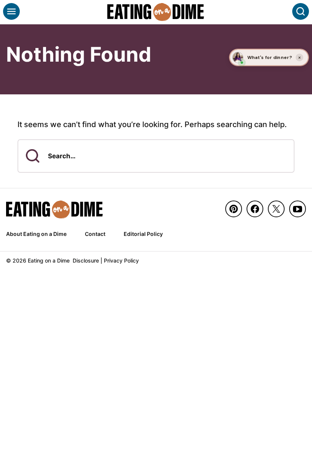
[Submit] (33, 156)
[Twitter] (276, 209)
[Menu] (11, 11)
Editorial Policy (143, 234)
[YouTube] (297, 209)
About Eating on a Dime (36, 234)
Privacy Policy (121, 260)
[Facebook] (255, 209)
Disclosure (86, 260)
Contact (95, 234)
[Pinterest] (233, 209)
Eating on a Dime (156, 12)
